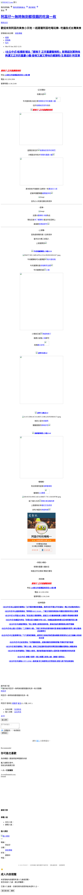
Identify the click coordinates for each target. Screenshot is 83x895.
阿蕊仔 (3, 691)
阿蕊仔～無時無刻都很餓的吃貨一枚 (28, 17)
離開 (12, 891)
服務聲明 (62, 865)
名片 (7, 43)
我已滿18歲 (5, 891)
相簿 (7, 37)
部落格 (7, 40)
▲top (3, 716)
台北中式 (17, 712)
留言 (19, 703)
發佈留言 (4, 733)
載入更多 (4, 720)
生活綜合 (17, 709)
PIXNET (25, 865)
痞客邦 (14, 703)
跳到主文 (4, 23)
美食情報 (18, 33)
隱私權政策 (53, 865)
